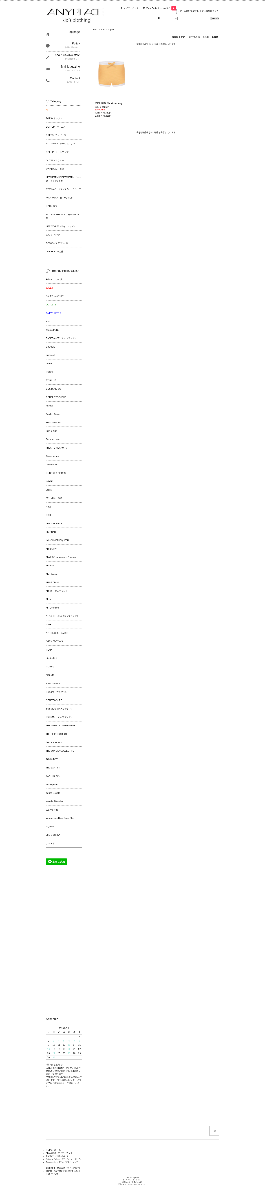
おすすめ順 (194, 37)
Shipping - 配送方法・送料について (63, 1168)
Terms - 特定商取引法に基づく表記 (63, 1171)
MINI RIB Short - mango (109, 103)
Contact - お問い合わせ (57, 1156)
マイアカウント (131, 8)
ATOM (55, 1174)
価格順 (205, 37)
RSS (48, 1174)
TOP (95, 29)
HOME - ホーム (53, 1150)
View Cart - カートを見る (160, 8)
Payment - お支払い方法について (62, 1162)
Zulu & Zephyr (107, 29)
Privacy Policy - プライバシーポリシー (64, 1159)
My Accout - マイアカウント (59, 1153)
